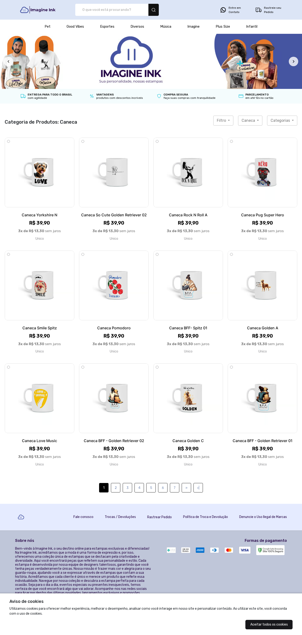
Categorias (281, 120)
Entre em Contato (235, 10)
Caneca (249, 120)
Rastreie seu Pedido (272, 10)
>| (198, 488)
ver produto (39, 172)
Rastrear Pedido (159, 517)
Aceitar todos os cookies (269, 624)
